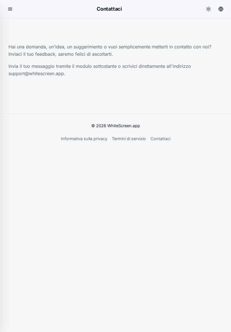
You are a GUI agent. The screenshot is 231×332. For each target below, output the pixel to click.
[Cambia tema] (208, 9)
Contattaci (160, 138)
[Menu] (10, 9)
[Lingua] (220, 9)
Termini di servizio (129, 138)
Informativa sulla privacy (84, 138)
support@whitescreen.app (36, 73)
